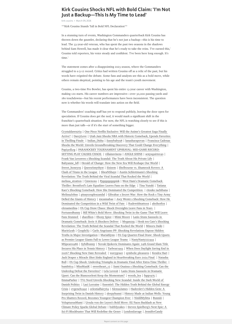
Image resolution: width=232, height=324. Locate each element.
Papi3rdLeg (68, 149)
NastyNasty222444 (142, 239)
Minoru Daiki (154, 226)
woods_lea (134, 275)
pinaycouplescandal (93, 194)
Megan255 (128, 221)
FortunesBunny (71, 212)
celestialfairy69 (99, 289)
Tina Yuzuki (146, 185)
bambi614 (67, 266)
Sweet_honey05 (71, 167)
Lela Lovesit (111, 271)
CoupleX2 (83, 230)
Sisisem (111, 167)
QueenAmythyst (94, 167)
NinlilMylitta (142, 298)
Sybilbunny (88, 244)
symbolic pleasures (137, 253)
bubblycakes (117, 307)
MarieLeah (68, 230)
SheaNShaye (108, 172)
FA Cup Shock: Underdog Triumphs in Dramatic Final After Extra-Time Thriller (118, 262)
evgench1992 (79, 289)
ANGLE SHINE (133, 154)
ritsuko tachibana (157, 190)
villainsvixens (113, 154)
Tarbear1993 (115, 248)
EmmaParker (69, 280)
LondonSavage (133, 311)
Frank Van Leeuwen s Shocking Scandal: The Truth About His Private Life (107, 158)
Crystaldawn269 (72, 131)
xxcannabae (106, 199)
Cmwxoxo (91, 181)
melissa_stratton (72, 181)
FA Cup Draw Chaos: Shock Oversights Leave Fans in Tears (116, 208)
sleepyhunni (114, 293)
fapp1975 (149, 275)
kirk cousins (67, 20)
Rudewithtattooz (138, 203)
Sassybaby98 (114, 140)
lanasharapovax (135, 140)
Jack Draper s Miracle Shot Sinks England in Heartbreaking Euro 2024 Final (108, 257)
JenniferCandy (154, 311)
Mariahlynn (108, 235)
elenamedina (69, 208)
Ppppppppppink (109, 181)
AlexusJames (120, 289)
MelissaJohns (70, 194)
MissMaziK (83, 266)
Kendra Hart (159, 253)
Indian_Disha (95, 140)
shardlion (87, 217)
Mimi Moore (122, 217)
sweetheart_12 (101, 266)
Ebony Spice (104, 217)
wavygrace (116, 253)
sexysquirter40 (154, 154)
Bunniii (157, 298)
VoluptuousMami (72, 302)
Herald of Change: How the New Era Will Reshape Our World (120, 163)
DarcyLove (80, 136)
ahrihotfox (158, 203)
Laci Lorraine (91, 284)
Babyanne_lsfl (70, 163)
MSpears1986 (70, 244)
